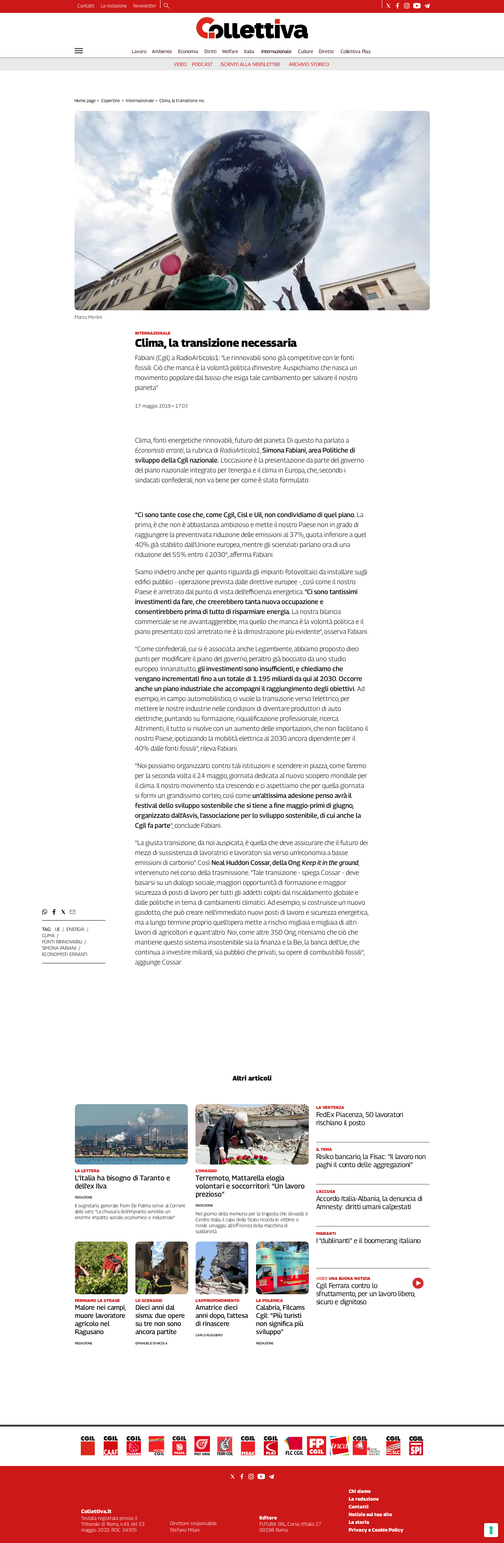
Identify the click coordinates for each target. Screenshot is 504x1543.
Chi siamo (360, 1491)
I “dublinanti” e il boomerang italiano (368, 1240)
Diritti (210, 51)
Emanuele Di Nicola (151, 1343)
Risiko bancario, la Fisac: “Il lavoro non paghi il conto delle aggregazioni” (371, 1160)
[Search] (166, 6)
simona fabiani (59, 948)
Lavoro (139, 51)
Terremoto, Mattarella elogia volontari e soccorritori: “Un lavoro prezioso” (250, 1186)
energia (75, 929)
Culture (305, 51)
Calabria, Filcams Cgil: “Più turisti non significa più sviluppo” (280, 1319)
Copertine (110, 100)
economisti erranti (65, 954)
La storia (359, 1522)
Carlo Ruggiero (209, 1335)
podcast (202, 64)
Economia (188, 51)
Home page (85, 100)
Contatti (85, 5)
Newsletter (144, 5)
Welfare (230, 51)
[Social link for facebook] (397, 5)
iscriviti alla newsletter (250, 64)
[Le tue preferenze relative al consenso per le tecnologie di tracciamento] (491, 1530)
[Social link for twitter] (388, 5)
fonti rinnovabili (62, 942)
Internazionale (276, 51)
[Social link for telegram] (427, 5)
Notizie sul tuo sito (370, 1514)
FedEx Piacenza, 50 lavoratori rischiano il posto (360, 1118)
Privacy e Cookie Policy (376, 1530)
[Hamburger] (79, 50)
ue (58, 929)
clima (48, 935)
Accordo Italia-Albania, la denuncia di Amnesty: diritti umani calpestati (369, 1202)
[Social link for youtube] (417, 5)
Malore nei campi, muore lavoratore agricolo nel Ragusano (100, 1319)
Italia (249, 51)
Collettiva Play (356, 51)
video (180, 64)
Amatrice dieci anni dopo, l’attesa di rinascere (222, 1315)
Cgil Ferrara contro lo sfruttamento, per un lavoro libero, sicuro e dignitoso (365, 1293)
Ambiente (162, 51)
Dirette (326, 51)
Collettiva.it (96, 1511)
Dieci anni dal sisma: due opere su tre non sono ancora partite (160, 1319)
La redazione (114, 5)
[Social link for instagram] (407, 5)
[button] (45, 912)
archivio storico (309, 64)
